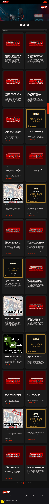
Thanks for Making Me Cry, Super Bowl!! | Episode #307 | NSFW (35, 206)
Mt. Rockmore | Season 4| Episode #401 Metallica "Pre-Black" (13, 432)
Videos (23, 2)
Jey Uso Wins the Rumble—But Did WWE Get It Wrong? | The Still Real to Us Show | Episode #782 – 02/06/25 (35, 243)
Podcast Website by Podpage (13, 500)
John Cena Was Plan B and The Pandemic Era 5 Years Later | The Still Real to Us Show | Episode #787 (35, 94)
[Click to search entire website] (42, 2)
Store (29, 2)
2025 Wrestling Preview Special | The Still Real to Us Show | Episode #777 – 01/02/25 (12, 469)
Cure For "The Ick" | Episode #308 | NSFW (35, 131)
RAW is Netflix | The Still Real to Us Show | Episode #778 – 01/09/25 (35, 394)
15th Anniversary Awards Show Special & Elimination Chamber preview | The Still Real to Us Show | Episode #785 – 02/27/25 (13, 170)
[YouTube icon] (42, 495)
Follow (45, 2)
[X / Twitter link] (35, 2)
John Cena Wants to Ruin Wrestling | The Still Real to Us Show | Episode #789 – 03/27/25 (35, 56)
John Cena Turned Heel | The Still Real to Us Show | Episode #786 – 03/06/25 (13, 132)
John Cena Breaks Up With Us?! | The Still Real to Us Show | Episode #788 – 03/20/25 (13, 94)
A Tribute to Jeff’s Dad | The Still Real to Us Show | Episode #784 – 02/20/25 (35, 169)
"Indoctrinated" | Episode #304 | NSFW (35, 431)
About (26, 2)
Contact (32, 2)
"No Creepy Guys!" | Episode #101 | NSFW (13, 356)
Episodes (18, 2)
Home (15, 2)
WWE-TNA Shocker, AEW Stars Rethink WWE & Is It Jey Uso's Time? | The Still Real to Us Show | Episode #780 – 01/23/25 (35, 320)
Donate (39, 2)
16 (28, 483)
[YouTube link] (37, 2)
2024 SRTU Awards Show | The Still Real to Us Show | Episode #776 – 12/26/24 (35, 468)
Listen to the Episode (9, 66)
